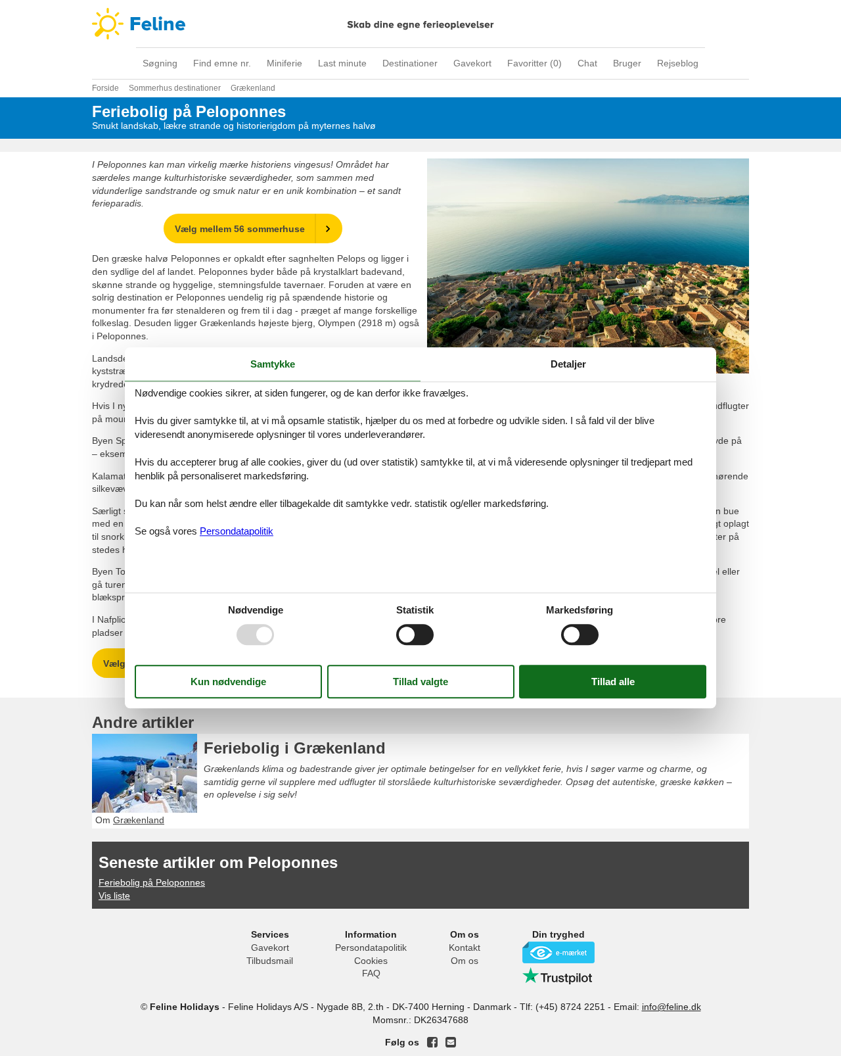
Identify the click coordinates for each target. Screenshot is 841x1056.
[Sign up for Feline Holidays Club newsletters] (450, 1042)
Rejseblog (677, 63)
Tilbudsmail (269, 960)
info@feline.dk (671, 1006)
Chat (587, 63)
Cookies (371, 960)
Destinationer (410, 63)
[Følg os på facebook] (432, 1042)
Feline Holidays (420, 23)
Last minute (342, 63)
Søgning (160, 63)
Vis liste (114, 895)
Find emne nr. (222, 63)
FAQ (371, 973)
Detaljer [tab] (568, 364)
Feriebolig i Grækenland (295, 748)
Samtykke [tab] (272, 364)
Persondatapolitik (371, 947)
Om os (464, 960)
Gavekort (472, 63)
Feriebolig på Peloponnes (152, 882)
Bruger (627, 63)
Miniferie (284, 63)
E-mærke (558, 952)
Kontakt (464, 947)
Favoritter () (534, 63)
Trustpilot (558, 975)
